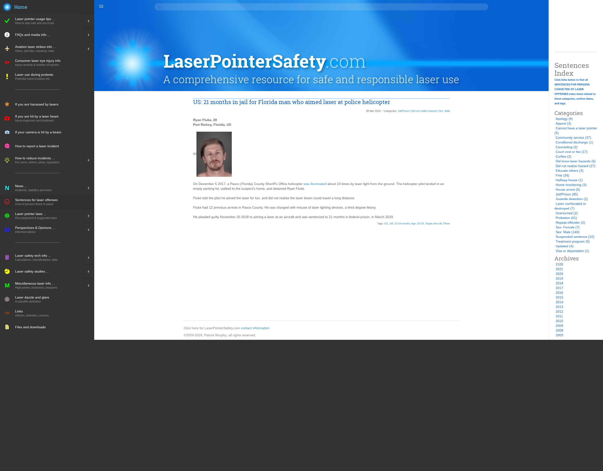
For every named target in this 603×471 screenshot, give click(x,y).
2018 (559, 283)
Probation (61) (566, 218)
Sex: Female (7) (568, 227)
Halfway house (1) (569, 180)
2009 (559, 326)
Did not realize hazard (424, 110)
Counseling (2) (567, 147)
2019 (559, 278)
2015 (559, 297)
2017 (559, 288)
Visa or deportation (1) (572, 251)
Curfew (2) (563, 156)
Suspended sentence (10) (575, 237)
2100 (559, 264)
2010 (559, 321)
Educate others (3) (569, 170)
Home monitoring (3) (571, 185)
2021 (559, 269)
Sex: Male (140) (567, 232)
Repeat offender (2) (570, 222)
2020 (559, 274)
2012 (559, 311)
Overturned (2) (567, 213)
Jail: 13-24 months (399, 223)
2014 (559, 302)
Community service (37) (573, 137)
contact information (255, 328)
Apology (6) (564, 119)
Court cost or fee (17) (572, 152)
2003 (559, 335)
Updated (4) (565, 246)
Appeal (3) (563, 123)
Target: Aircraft (433, 223)
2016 (559, 292)
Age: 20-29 (417, 223)
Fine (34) (562, 175)
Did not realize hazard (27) (575, 166)
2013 (559, 307)
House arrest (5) (568, 189)
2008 (559, 330)
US (386, 223)
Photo (446, 223)
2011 (559, 316)
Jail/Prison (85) (567, 194)
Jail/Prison (403, 110)
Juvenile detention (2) (572, 199)
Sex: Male (444, 110)
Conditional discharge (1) (574, 142)
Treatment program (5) (573, 241)
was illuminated (315, 184)
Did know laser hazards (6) (576, 161)
